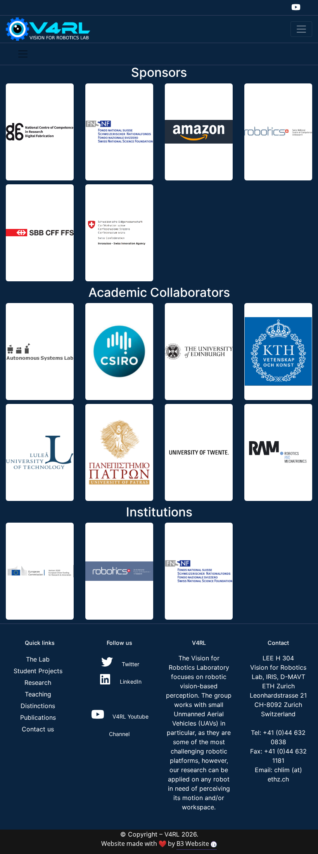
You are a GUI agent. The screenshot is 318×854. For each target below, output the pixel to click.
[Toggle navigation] (301, 29)
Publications (38, 717)
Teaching (38, 694)
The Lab (38, 659)
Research (37, 682)
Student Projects (38, 671)
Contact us (38, 729)
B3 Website (193, 843)
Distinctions (38, 706)
